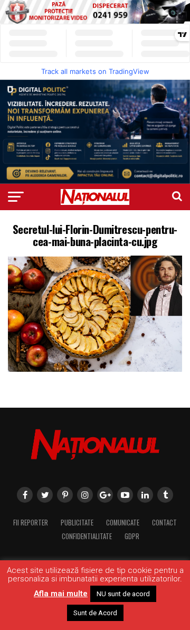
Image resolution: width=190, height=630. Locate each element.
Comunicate (122, 523)
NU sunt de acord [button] (123, 594)
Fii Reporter (30, 523)
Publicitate (77, 523)
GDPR (132, 536)
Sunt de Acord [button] (95, 613)
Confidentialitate (87, 536)
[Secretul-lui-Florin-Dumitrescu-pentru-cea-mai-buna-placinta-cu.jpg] (95, 369)
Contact (164, 523)
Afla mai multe (61, 593)
